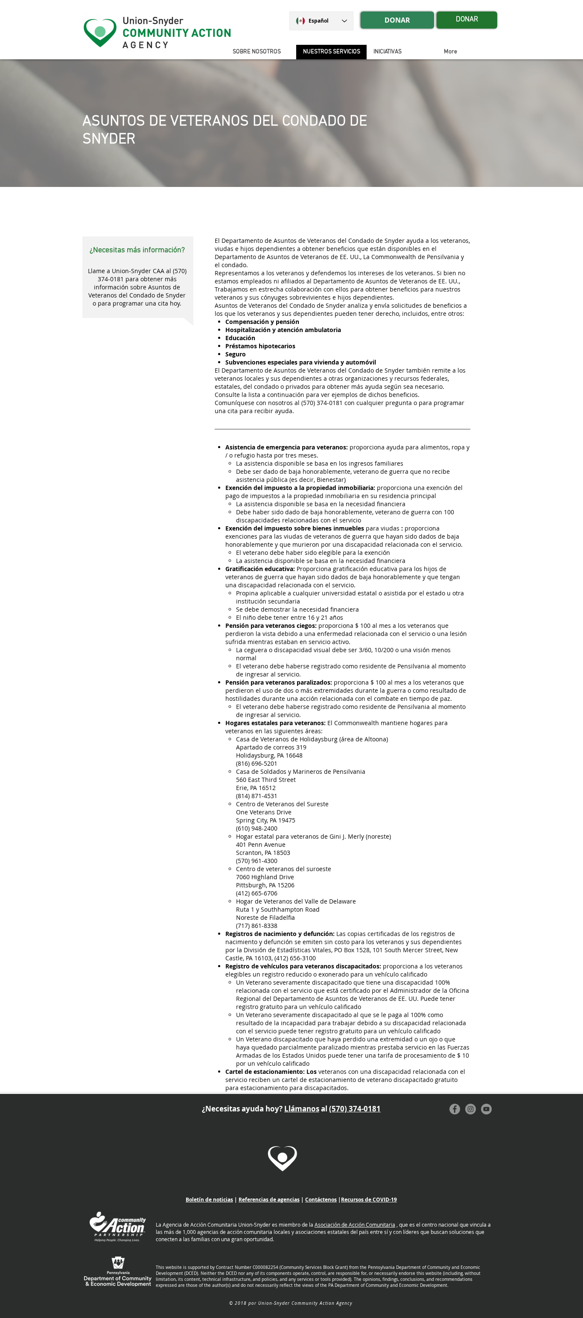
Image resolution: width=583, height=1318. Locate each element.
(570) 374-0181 (355, 1109)
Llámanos (301, 1109)
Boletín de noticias (209, 1199)
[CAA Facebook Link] (454, 1109)
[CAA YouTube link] (486, 1109)
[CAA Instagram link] (470, 1109)
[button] (402, 52)
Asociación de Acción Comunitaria (355, 1224)
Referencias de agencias (269, 1199)
